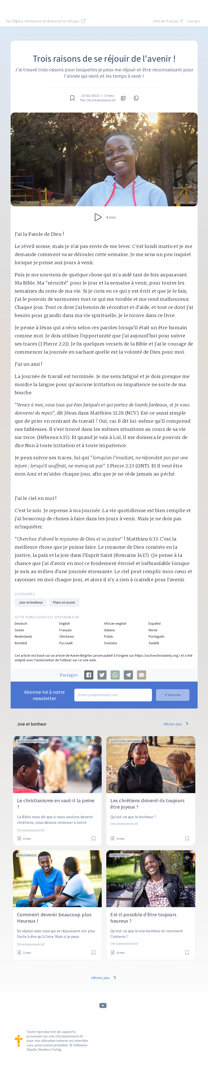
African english (115, 623)
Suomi (19, 630)
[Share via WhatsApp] (115, 675)
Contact (193, 21)
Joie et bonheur (31, 602)
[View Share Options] (123, 98)
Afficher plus (173, 724)
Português (157, 636)
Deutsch (21, 623)
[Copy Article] (136, 98)
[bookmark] (72, 98)
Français (65, 630)
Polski (108, 636)
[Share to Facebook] (88, 675)
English (64, 623)
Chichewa (66, 636)
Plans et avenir (64, 602)
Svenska (110, 643)
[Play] (98, 217)
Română (21, 643)
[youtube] (103, 1006)
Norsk (153, 630)
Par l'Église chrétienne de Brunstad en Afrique (43, 21)
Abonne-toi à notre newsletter (44, 695)
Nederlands (23, 636)
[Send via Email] (141, 675)
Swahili (154, 643)
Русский (66, 643)
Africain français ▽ (168, 21)
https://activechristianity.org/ (157, 655)
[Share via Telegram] (128, 675)
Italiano (109, 630)
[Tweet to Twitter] (102, 675)
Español (155, 623)
